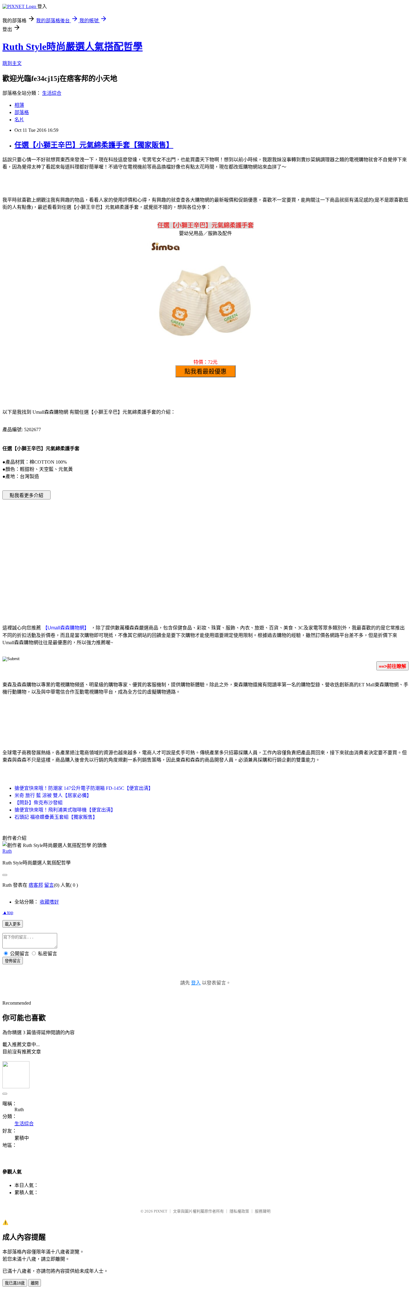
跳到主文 (12, 63)
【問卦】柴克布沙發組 (38, 802)
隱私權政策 (239, 1211)
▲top (7, 912)
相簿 (19, 105)
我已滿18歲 (15, 1283)
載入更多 (12, 924)
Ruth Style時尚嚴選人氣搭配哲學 (72, 46)
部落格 (21, 112)
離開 (35, 1283)
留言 (49, 885)
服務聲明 (262, 1211)
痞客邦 (36, 885)
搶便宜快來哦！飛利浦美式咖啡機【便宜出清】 (65, 809)
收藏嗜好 (49, 901)
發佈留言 (12, 961)
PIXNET (160, 1211)
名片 (19, 119)
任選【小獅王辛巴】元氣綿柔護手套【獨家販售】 (93, 145)
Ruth (7, 851)
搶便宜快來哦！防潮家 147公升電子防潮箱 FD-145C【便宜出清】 (83, 788)
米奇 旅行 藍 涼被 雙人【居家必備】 (52, 795)
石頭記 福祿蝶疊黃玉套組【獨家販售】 (55, 817)
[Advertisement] (154, 553)
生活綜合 (51, 93)
